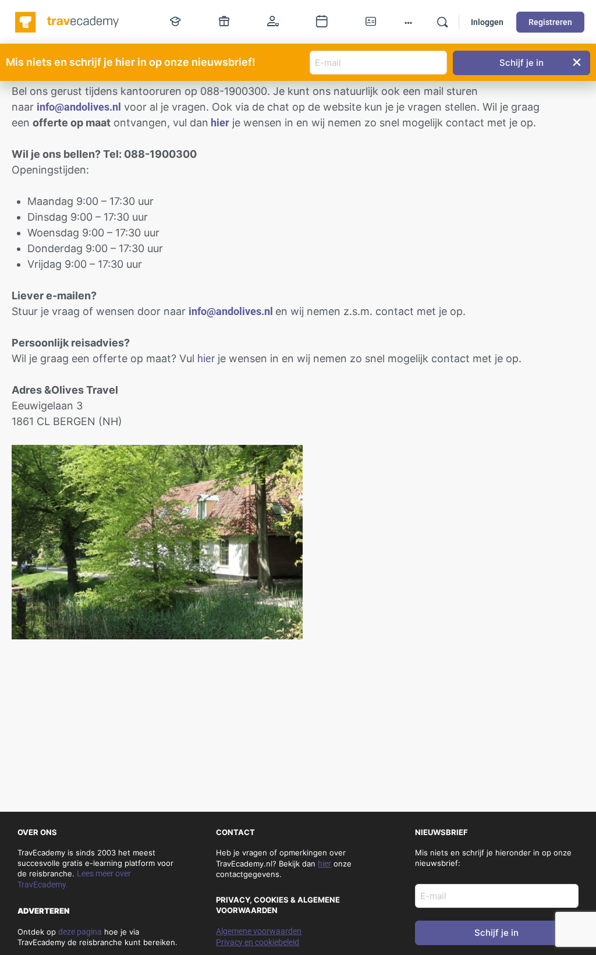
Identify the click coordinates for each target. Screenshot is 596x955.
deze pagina (80, 931)
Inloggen (487, 22)
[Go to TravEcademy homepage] (68, 21)
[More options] (408, 22)
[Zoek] (442, 22)
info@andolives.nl (79, 107)
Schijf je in (496, 932)
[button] (577, 62)
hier (206, 358)
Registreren (550, 22)
